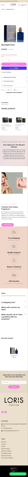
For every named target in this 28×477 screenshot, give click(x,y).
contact (3, 444)
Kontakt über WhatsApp (18, 474)
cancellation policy (6, 453)
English (13, 471)
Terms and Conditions (7, 458)
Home (3, 9)
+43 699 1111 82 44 (7, 428)
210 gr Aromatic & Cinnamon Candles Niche (6, 125)
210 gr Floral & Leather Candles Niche (20, 125)
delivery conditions (6, 451)
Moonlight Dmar (14, 355)
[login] (18, 5)
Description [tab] (4, 102)
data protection (5, 448)
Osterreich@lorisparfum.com (11, 431)
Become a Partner (6, 455)
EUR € (14, 468)
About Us (3, 442)
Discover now (7, 224)
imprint (3, 446)
